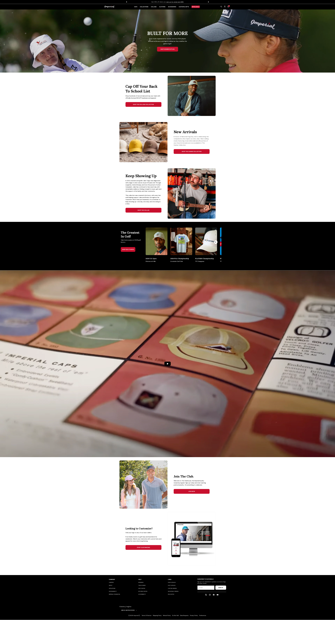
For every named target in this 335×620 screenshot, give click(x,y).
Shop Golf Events (128, 249)
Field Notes (171, 594)
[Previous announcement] (126, 2)
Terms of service (146, 615)
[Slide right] (215, 242)
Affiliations (112, 588)
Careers (111, 582)
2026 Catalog (172, 582)
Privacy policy (194, 615)
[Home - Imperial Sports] (109, 7)
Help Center (141, 588)
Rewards (140, 582)
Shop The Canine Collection (192, 151)
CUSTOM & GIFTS (184, 7)
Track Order (142, 585)
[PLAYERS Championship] (206, 241)
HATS (135, 7)
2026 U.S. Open (151, 259)
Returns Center (142, 591)
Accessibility (142, 594)
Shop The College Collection (143, 104)
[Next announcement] (208, 2)
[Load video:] (167, 363)
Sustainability (113, 591)
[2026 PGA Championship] (181, 241)
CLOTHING (162, 7)
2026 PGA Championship (179, 259)
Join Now (191, 491)
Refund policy (167, 615)
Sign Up (220, 587)
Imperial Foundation (114, 594)
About (110, 585)
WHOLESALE (195, 7)
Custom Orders (172, 588)
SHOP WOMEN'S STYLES (167, 49)
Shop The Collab (143, 210)
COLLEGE (154, 7)
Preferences (202, 615)
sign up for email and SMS (175, 2)
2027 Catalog (171, 585)
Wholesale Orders (173, 591)
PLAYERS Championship (204, 259)
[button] (221, 7)
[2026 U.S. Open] (157, 241)
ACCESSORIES (172, 7)
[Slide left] (150, 242)
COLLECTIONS (144, 7)
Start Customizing (143, 547)
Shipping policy (157, 615)
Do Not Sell (175, 615)
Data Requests (184, 615)
